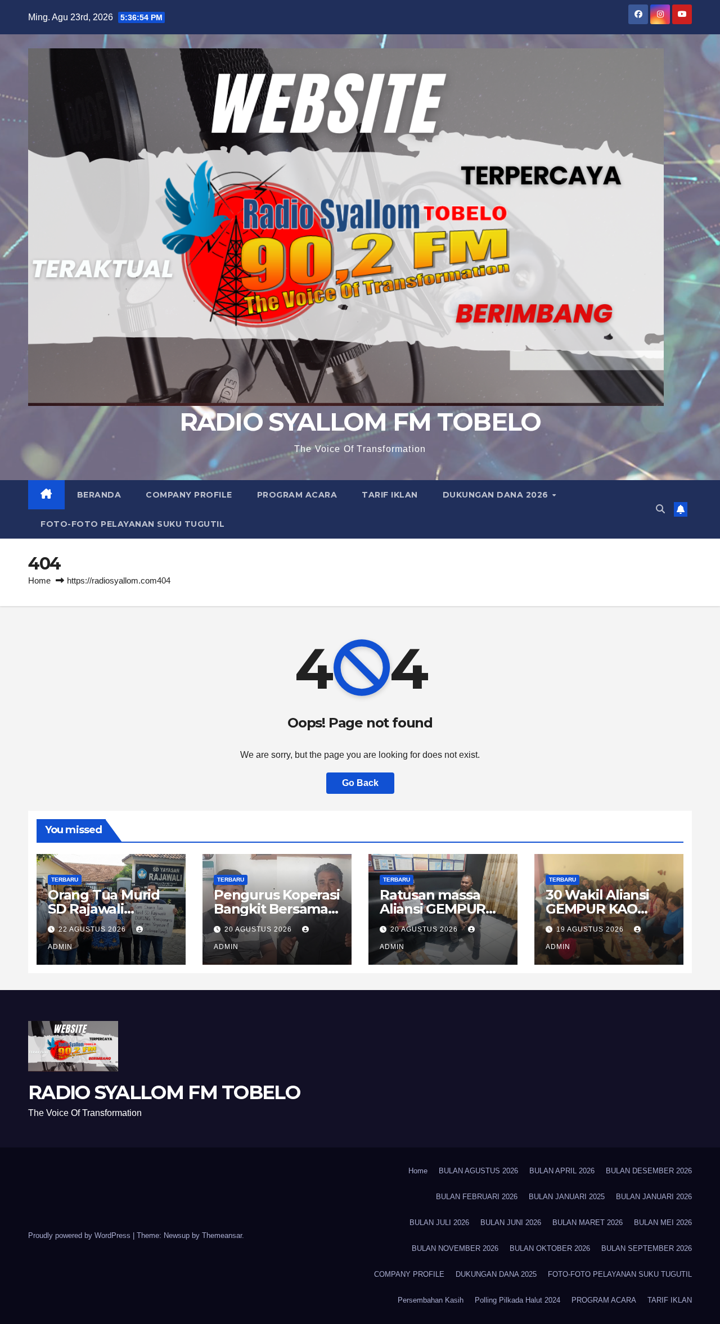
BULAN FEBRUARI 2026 (477, 1196)
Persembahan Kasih (431, 1300)
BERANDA (99, 495)
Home (39, 580)
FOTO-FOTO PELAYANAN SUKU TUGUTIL (132, 524)
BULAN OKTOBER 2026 (550, 1248)
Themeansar (222, 1235)
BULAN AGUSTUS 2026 (478, 1171)
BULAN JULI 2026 (439, 1222)
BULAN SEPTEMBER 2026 (646, 1248)
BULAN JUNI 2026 (510, 1222)
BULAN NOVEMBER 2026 (455, 1248)
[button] (660, 509)
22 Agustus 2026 (93, 929)
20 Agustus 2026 (259, 929)
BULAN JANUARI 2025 (567, 1196)
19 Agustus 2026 (591, 929)
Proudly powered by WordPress (80, 1235)
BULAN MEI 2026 (663, 1222)
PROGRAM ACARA (297, 495)
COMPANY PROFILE (189, 495)
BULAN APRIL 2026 (562, 1171)
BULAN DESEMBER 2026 (649, 1171)
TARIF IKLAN (390, 495)
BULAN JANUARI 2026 (654, 1196)
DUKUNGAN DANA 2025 (496, 1274)
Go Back (360, 783)
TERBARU (64, 879)
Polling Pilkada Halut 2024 (517, 1300)
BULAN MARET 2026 (587, 1222)
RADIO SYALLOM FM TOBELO (360, 421)
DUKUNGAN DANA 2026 (497, 495)
